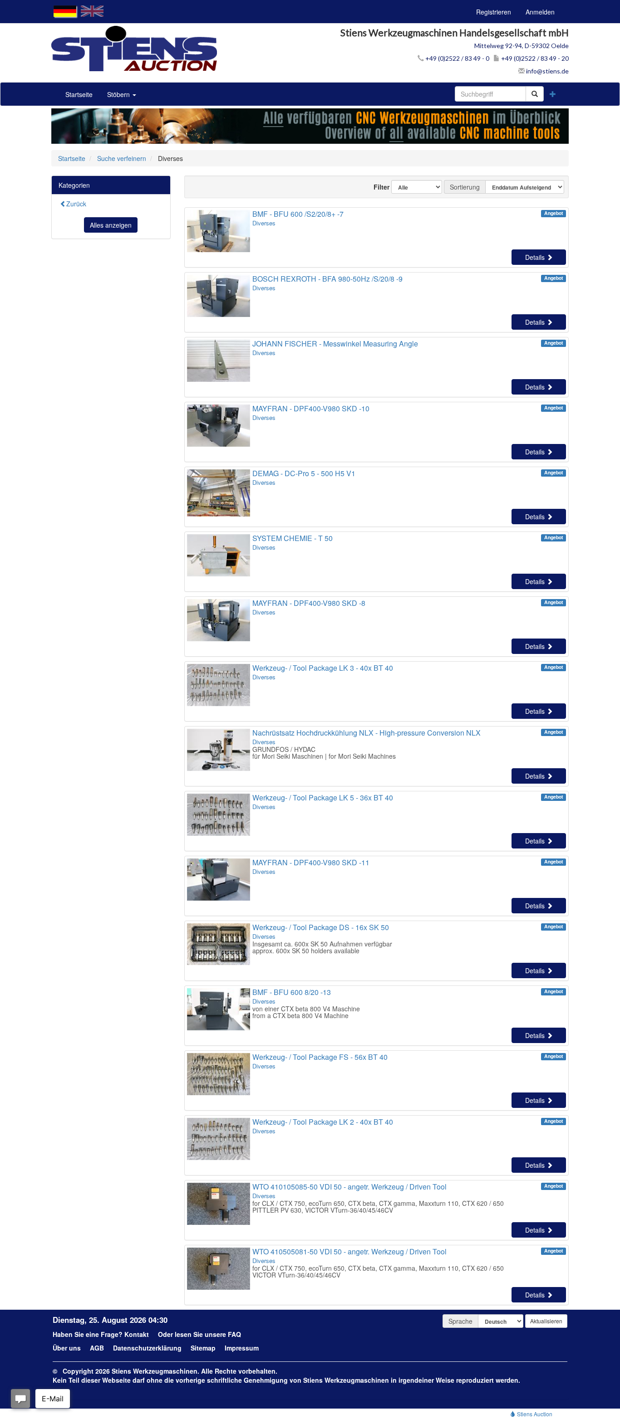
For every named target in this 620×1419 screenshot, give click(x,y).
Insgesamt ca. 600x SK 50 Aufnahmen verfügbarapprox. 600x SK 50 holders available (322, 947)
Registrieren (493, 11)
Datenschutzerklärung (147, 1347)
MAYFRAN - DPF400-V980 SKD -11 (310, 862)
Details (535, 257)
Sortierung (465, 186)
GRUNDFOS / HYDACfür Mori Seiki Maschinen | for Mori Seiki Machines (324, 753)
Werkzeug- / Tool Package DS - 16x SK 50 (320, 927)
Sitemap (203, 1347)
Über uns (67, 1347)
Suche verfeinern (121, 158)
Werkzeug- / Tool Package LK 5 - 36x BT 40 (322, 797)
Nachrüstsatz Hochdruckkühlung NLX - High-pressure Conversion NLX (366, 732)
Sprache (460, 1321)
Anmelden (540, 11)
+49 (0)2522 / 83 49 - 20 (534, 58)
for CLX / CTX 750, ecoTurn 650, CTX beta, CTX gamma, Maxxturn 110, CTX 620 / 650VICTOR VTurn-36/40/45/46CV (378, 1271)
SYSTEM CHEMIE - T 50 (292, 538)
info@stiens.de (547, 71)
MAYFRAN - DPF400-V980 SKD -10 (310, 408)
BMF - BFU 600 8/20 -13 (291, 992)
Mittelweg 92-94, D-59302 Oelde (521, 45)
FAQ (234, 1334)
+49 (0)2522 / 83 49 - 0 (456, 58)
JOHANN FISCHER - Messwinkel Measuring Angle (335, 343)
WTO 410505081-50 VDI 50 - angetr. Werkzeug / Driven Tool (349, 1251)
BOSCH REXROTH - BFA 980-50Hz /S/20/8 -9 (327, 278)
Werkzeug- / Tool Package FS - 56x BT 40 (320, 1057)
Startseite (79, 94)
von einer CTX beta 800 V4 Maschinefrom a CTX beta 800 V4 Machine (306, 1012)
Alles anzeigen (111, 224)
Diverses (264, 223)
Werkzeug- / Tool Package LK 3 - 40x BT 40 (322, 668)
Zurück (76, 203)
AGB (97, 1347)
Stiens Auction (534, 1414)
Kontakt (136, 1334)
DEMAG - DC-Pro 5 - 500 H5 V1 (303, 473)
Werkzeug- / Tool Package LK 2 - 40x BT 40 (322, 1122)
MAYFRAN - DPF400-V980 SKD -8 (308, 603)
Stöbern (119, 94)
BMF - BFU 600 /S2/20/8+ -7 (298, 214)
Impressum (242, 1347)
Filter (377, 186)
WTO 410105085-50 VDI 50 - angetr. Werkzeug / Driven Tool (349, 1186)
